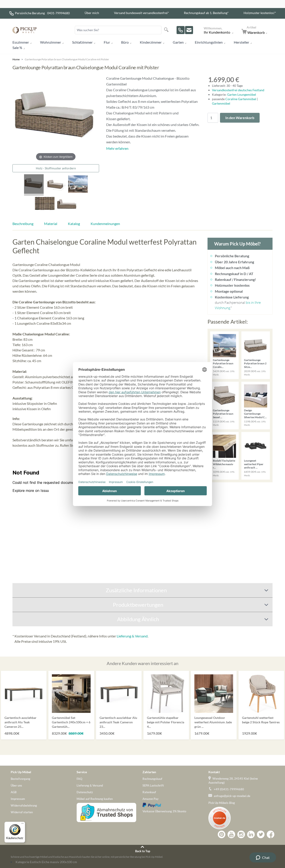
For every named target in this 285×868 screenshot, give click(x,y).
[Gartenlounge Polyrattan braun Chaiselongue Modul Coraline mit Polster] (34, 184)
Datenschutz (85, 792)
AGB (13, 792)
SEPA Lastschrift (153, 785)
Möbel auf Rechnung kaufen (95, 799)
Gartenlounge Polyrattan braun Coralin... (223, 363)
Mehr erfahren (117, 148)
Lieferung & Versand (132, 636)
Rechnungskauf (152, 779)
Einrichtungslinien (209, 42)
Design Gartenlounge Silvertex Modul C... (255, 414)
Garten (178, 42)
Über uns (16, 785)
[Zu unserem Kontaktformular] (189, 30)
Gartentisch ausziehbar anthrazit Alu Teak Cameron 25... (20, 722)
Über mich (92, 13)
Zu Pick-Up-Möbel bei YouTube (231, 834)
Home (16, 59)
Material (50, 223)
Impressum (18, 799)
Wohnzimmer (50, 42)
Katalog (74, 223)
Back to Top (142, 851)
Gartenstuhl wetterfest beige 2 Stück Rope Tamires (261, 720)
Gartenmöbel (221, 103)
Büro (125, 42)
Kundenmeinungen (105, 223)
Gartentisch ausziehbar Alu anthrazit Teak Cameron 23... (118, 722)
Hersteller (241, 42)
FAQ (79, 779)
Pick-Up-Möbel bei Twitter (261, 834)
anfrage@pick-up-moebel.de (232, 796)
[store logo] (24, 30)
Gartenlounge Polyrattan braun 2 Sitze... (255, 363)
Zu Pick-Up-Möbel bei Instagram (241, 834)
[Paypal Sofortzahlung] (175, 805)
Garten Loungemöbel (241, 94)
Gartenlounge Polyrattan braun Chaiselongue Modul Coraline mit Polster (67, 59)
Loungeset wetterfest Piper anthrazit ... (253, 464)
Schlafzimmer (82, 42)
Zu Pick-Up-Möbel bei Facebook (270, 834)
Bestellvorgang (20, 779)
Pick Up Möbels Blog (221, 803)
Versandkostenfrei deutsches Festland (238, 90)
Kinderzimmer (151, 42)
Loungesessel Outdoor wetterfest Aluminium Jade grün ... (213, 722)
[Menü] (22, 824)
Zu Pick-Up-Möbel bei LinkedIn (251, 834)
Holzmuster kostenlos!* (260, 13)
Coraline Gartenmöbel (241, 99)
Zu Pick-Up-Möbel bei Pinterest (221, 834)
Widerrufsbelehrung (24, 805)
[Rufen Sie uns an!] (181, 30)
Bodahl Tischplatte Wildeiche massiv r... (224, 464)
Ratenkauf (149, 792)
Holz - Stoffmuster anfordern (56, 168)
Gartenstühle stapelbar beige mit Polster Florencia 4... (165, 722)
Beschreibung (22, 223)
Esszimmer (20, 42)
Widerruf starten (22, 812)
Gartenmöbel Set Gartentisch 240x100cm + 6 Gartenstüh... (71, 722)
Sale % (17, 47)
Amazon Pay (150, 799)
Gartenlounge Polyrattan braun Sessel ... (223, 414)
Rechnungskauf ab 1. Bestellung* (206, 13)
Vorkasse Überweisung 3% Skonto (164, 811)
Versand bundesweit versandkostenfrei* (141, 13)
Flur (107, 42)
